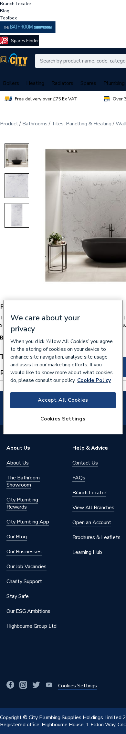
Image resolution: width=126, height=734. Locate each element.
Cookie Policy (94, 380)
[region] (63, 367)
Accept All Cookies (63, 400)
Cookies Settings (63, 418)
